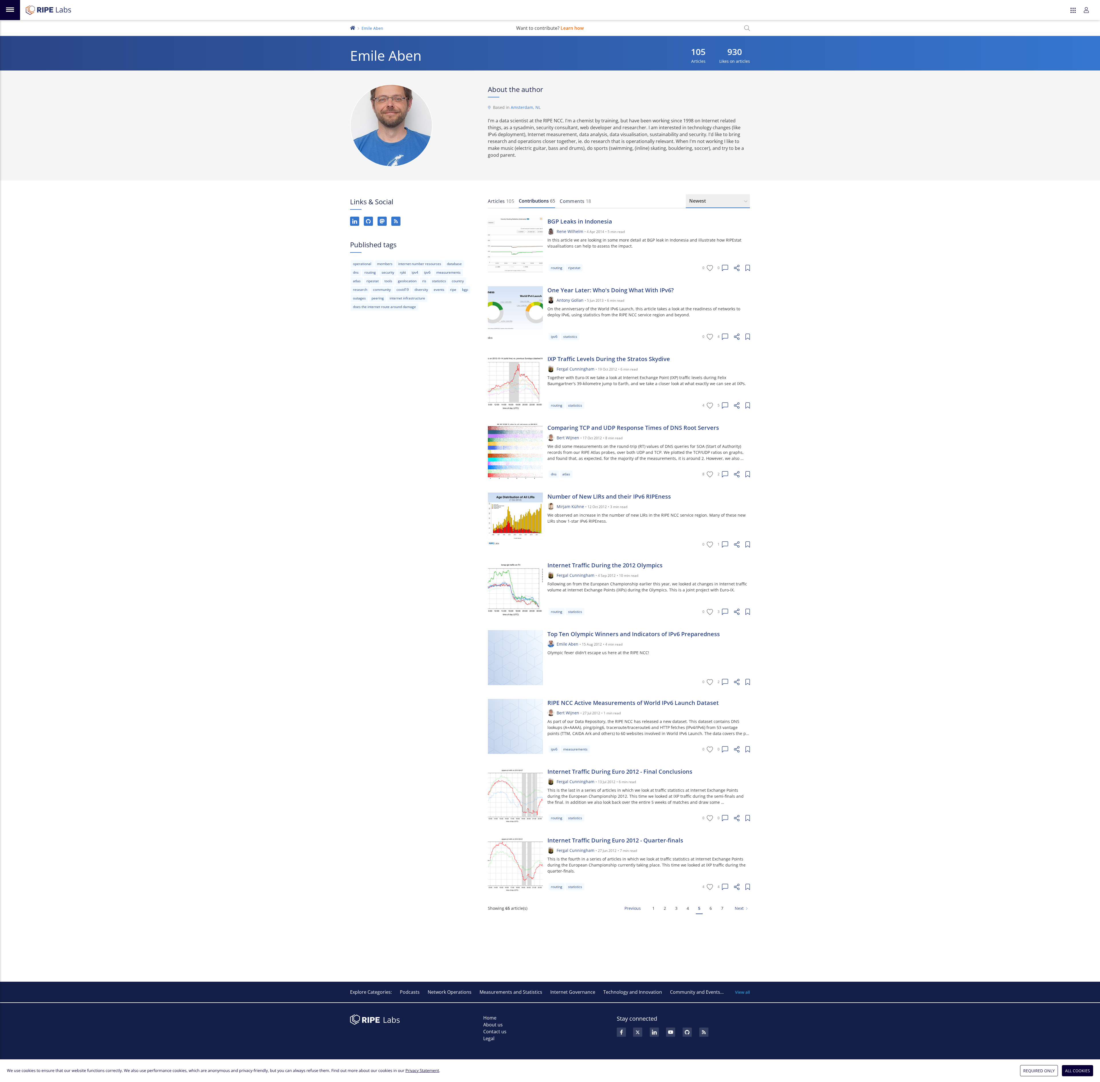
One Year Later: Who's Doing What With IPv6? (610, 290)
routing (370, 272)
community (382, 289)
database (454, 263)
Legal (488, 1038)
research (360, 289)
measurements (448, 272)
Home (489, 1018)
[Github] (687, 1032)
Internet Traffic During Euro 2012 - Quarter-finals (615, 840)
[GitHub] (368, 221)
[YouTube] (670, 1032)
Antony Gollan (570, 300)
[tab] (501, 201)
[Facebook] (621, 1032)
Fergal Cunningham (575, 369)
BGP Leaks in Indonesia (579, 221)
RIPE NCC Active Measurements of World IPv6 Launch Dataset (633, 703)
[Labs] (352, 27)
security (388, 272)
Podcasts (410, 992)
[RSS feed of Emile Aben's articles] (395, 221)
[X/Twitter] (637, 1032)
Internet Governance (572, 992)
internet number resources (419, 263)
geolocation (407, 281)
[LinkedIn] (354, 221)
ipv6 (427, 272)
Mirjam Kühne (570, 506)
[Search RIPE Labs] (747, 28)
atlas (357, 281)
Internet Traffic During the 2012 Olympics (605, 565)
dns (356, 272)
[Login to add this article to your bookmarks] (747, 268)
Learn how (572, 28)
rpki (403, 272)
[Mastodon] (382, 221)
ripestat (372, 281)
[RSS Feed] (703, 1032)
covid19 (402, 289)
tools (388, 281)
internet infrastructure (407, 298)
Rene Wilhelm (570, 231)
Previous (632, 908)
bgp (465, 289)
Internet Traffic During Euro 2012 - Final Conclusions (619, 771)
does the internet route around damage (384, 306)
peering (378, 298)
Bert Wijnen (568, 437)
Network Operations (450, 992)
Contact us (494, 1031)
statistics (439, 281)
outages (359, 298)
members (384, 263)
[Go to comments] (725, 268)
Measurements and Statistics (511, 992)
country (458, 281)
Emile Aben (567, 644)
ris (424, 281)
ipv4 (415, 272)
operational (362, 263)
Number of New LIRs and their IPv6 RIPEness (609, 496)
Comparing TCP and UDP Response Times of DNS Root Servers (633, 428)
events (439, 289)
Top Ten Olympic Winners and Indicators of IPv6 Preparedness (633, 634)
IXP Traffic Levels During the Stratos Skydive (608, 359)
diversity (421, 289)
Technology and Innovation (632, 992)
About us (493, 1025)
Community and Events (695, 992)
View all (742, 992)
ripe (453, 289)
